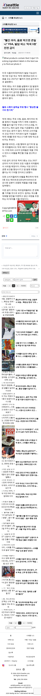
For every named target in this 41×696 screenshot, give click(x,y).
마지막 (23, 286)
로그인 (27, 8)
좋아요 (5, 228)
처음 (4, 286)
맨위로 (19, 669)
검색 (35, 280)
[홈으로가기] (11, 5)
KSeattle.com (25, 673)
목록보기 (6, 273)
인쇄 (36, 228)
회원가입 (35, 8)
